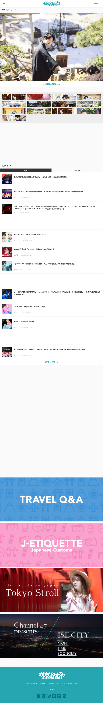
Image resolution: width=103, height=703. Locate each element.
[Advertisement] (51, 143)
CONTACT (51, 690)
